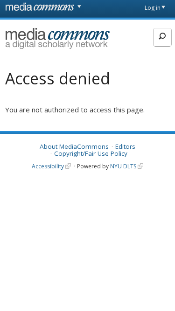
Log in (153, 8)
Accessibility (48, 166)
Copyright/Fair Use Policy (90, 153)
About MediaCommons (74, 146)
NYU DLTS (123, 166)
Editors (125, 146)
